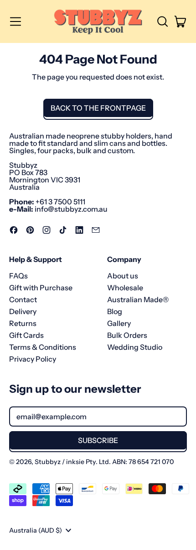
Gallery (119, 323)
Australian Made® (138, 299)
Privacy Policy (32, 358)
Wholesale (125, 287)
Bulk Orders (127, 335)
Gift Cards (26, 335)
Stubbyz (48, 462)
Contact (23, 299)
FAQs (18, 275)
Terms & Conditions (42, 347)
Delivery (22, 311)
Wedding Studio (134, 347)
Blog (114, 311)
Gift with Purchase (40, 287)
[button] (162, 21)
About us (122, 275)
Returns (22, 323)
